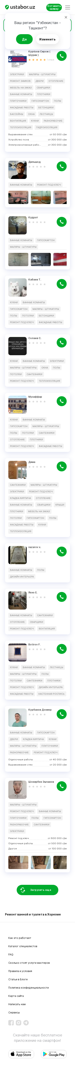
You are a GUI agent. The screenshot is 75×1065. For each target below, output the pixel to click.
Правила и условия (20, 971)
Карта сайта (16, 995)
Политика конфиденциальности (28, 987)
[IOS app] (21, 1054)
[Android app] (54, 1054)
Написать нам (17, 1004)
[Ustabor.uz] (20, 7)
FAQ (10, 954)
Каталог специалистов (22, 946)
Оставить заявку (54, 7)
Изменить (47, 39)
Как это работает (19, 937)
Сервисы (14, 1012)
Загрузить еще (40, 889)
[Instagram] (18, 1022)
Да (24, 39)
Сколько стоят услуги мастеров (29, 962)
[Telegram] (26, 1022)
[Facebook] (11, 1022)
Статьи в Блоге (18, 979)
